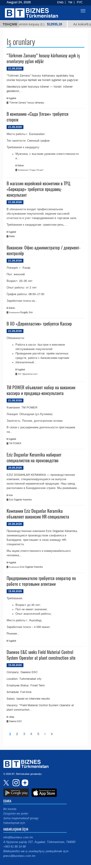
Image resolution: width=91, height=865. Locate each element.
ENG (60, 2)
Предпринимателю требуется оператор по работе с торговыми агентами (41, 581)
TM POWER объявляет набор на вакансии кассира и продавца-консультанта (41, 390)
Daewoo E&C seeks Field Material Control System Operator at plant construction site (41, 655)
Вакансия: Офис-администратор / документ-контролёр (43, 250)
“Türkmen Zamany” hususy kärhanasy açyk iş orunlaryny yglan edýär (43, 58)
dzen (24, 782)
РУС (80, 2)
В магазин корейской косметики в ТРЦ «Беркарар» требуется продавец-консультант (38, 189)
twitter (6, 782)
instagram (15, 782)
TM (70, 2)
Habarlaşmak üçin (14, 822)
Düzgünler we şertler (15, 813)
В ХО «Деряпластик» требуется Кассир (39, 323)
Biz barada (9, 809)
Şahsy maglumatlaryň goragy (20, 818)
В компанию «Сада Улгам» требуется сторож (37, 116)
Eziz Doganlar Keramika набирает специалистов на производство (34, 457)
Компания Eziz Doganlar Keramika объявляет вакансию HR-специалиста (38, 513)
